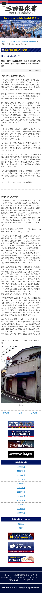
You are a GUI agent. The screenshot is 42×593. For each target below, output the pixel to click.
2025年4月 (21, 500)
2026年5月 (21, 471)
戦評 (21, 528)
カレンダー (33, 577)
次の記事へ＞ (36, 413)
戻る (21, 413)
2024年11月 (21, 504)
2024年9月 (21, 513)
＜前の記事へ (6, 413)
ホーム (4, 42)
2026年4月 (21, 475)
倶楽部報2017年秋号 (29, 42)
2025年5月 (21, 496)
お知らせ (21, 524)
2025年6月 (21, 492)
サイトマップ (28, 580)
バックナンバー (14, 42)
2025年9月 (21, 488)
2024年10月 (21, 509)
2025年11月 (21, 479)
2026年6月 (21, 467)
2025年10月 (21, 484)
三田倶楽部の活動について (24, 575)
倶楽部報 (4, 577)
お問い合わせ (14, 580)
